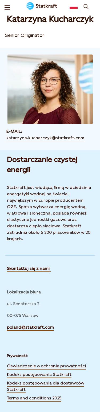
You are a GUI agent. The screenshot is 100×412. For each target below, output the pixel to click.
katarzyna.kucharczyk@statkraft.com (45, 137)
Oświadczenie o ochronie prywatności (46, 365)
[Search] (86, 7)
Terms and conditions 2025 (34, 398)
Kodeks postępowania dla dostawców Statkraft (45, 386)
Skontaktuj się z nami (29, 268)
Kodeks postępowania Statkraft (39, 374)
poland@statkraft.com (30, 327)
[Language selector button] (74, 6)
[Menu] (7, 6)
